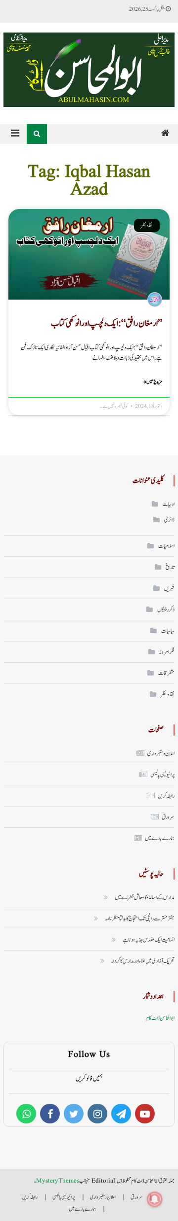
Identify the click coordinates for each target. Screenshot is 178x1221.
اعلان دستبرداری (161, 753)
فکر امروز (167, 652)
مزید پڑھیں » (152, 381)
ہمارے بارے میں (160, 838)
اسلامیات (166, 546)
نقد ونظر (168, 694)
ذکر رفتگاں (166, 609)
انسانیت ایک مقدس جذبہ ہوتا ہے (149, 940)
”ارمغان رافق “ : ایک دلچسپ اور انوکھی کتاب (106, 323)
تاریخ (170, 567)
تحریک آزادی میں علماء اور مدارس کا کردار (143, 961)
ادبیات (169, 504)
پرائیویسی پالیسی (162, 775)
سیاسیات (168, 631)
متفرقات (166, 673)
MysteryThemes (57, 1181)
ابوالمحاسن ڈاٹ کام (160, 1018)
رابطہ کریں (166, 796)
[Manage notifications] (155, 1199)
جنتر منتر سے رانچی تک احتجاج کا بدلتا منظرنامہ (140, 918)
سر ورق (168, 817)
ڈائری (169, 520)
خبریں (169, 588)
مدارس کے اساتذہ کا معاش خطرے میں (145, 897)
